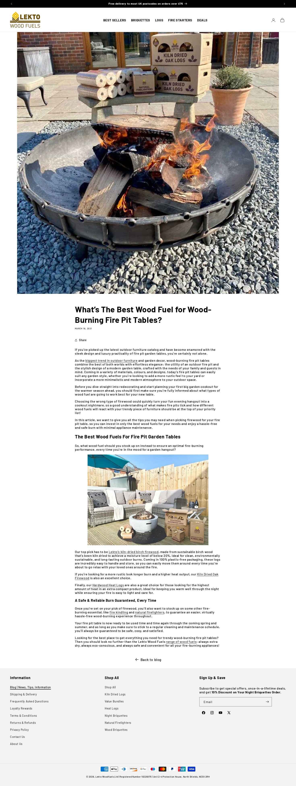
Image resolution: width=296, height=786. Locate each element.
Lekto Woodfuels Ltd (106, 776)
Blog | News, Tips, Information (30, 687)
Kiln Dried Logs (115, 694)
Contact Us (17, 736)
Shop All (110, 687)
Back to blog (151, 659)
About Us (16, 744)
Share (83, 340)
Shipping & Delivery (23, 694)
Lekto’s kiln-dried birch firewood (134, 552)
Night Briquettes (116, 715)
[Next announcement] (284, 4)
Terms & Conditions (23, 715)
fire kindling (119, 612)
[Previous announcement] (11, 4)
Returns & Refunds (23, 722)
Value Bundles (114, 701)
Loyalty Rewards (21, 708)
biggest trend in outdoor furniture (111, 360)
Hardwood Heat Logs (108, 585)
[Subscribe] (267, 701)
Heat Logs (111, 708)
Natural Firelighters (118, 722)
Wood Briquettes (116, 729)
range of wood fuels (181, 641)
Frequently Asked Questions (29, 701)
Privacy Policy (19, 729)
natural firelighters (149, 612)
